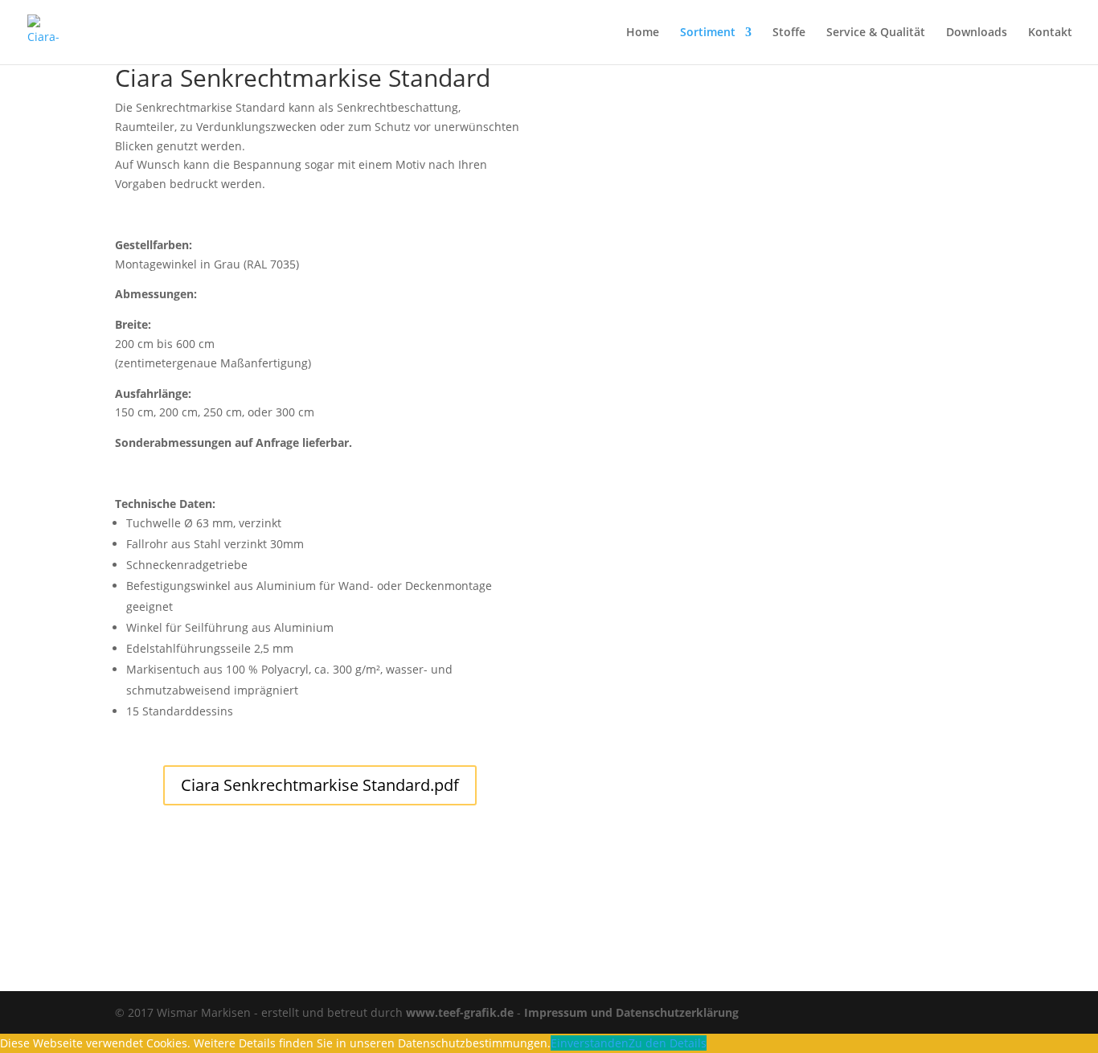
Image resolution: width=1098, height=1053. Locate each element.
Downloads (976, 33)
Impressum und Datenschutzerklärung (631, 1012)
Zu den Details (668, 1043)
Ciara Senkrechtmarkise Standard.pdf (320, 785)
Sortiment (707, 33)
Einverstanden (590, 1043)
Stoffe (788, 33)
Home (642, 33)
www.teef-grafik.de (460, 1012)
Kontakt (1050, 33)
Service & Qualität (875, 33)
